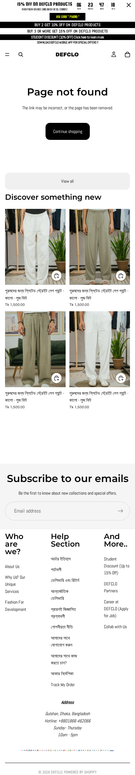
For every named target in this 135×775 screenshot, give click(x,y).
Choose (126, 275)
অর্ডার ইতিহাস (61, 559)
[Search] (21, 54)
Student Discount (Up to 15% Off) (116, 566)
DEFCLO (56, 772)
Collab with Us (115, 626)
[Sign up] (120, 511)
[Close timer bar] (128, 5)
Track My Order (63, 684)
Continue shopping (67, 131)
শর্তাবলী (56, 569)
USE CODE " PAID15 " (67, 16)
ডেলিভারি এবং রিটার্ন (65, 580)
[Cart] (127, 54)
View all (67, 181)
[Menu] (7, 54)
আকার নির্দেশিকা (62, 673)
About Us (12, 566)
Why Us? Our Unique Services (15, 584)
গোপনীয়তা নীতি (62, 627)
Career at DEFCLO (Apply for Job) (116, 609)
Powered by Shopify (80, 772)
